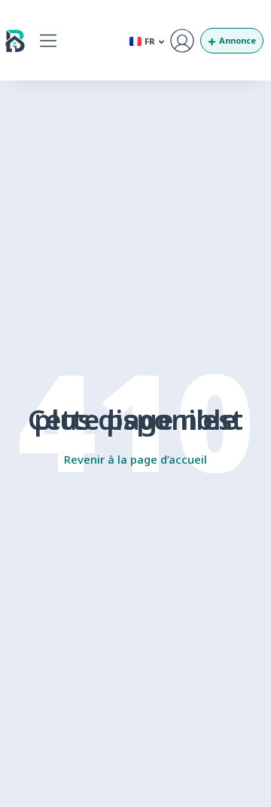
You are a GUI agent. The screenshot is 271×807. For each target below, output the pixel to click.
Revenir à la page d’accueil (135, 459)
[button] (48, 40)
